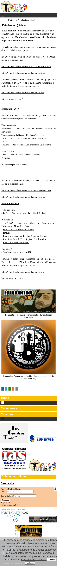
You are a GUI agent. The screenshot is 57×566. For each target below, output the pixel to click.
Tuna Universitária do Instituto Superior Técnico (25, 235)
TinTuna (4, 141)
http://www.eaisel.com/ (12, 98)
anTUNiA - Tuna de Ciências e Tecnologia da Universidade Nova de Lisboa (28, 224)
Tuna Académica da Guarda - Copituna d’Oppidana (22, 135)
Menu (28, 15)
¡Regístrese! (5, 503)
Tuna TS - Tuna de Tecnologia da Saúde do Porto (25, 239)
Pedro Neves (21, 164)
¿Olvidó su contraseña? (9, 505)
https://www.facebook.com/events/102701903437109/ (26, 190)
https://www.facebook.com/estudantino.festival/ (23, 72)
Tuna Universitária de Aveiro (16, 242)
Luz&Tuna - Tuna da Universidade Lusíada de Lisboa (23, 138)
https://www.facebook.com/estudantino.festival (22, 92)
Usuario (4, 492)
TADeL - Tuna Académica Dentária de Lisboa (20, 154)
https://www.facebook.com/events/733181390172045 (26, 66)
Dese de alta (7, 483)
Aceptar (51, 560)
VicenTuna (5, 157)
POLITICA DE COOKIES (34, 559)
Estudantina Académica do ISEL (18, 252)
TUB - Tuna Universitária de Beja (18, 229)
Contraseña (5, 496)
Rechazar (30, 563)
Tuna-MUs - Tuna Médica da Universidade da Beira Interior (26, 144)
